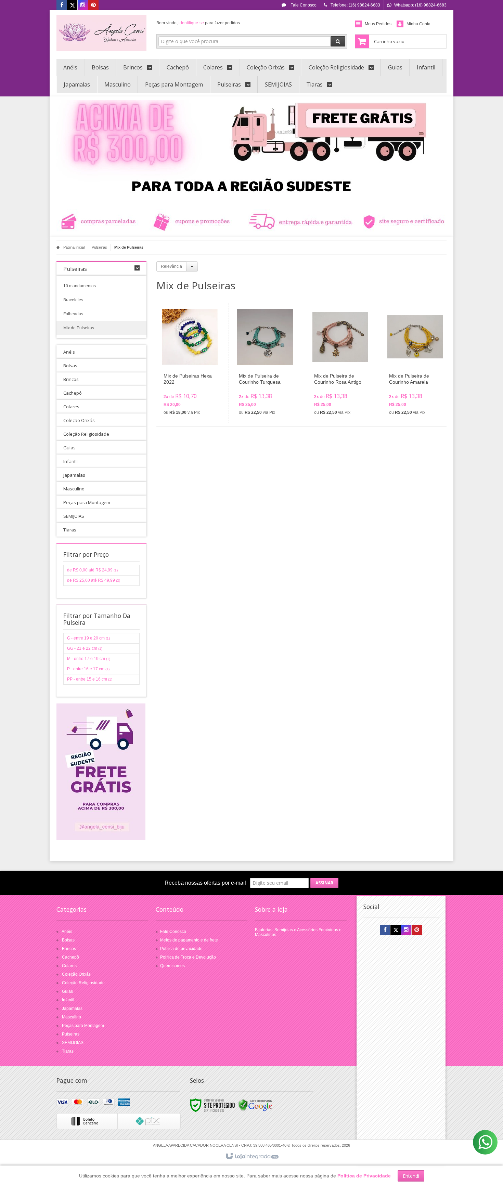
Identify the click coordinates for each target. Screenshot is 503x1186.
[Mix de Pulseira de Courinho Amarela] (415, 363)
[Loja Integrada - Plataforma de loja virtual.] (251, 1156)
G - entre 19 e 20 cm (88, 638)
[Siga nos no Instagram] (83, 5)
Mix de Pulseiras (78, 328)
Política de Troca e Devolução (188, 957)
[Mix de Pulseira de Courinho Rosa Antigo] (340, 363)
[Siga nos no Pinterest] (93, 5)
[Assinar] (324, 883)
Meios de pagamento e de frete (189, 940)
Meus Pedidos (378, 24)
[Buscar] (338, 41)
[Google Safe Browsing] (255, 1105)
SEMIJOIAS (72, 1042)
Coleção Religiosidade (83, 982)
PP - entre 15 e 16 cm (89, 679)
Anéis (67, 931)
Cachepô (70, 957)
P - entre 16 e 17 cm (88, 669)
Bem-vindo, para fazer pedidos (198, 23)
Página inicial (74, 247)
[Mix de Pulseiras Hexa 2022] (189, 363)
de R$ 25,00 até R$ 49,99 (93, 580)
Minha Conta (418, 24)
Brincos (69, 948)
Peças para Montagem (83, 1025)
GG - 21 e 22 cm (84, 648)
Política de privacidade (181, 948)
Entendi (411, 1176)
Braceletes (73, 300)
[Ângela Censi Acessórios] (101, 33)
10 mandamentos (79, 286)
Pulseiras (99, 247)
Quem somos (172, 965)
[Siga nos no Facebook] (61, 5)
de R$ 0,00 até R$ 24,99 (92, 570)
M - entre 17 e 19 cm (88, 658)
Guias (67, 991)
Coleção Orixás (76, 974)
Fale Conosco (303, 5)
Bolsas (68, 940)
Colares (69, 965)
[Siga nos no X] (72, 5)
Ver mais (193, 390)
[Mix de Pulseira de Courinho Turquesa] (265, 363)
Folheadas (73, 314)
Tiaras (68, 1051)
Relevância (171, 266)
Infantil (68, 1000)
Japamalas (72, 1008)
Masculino (71, 1017)
